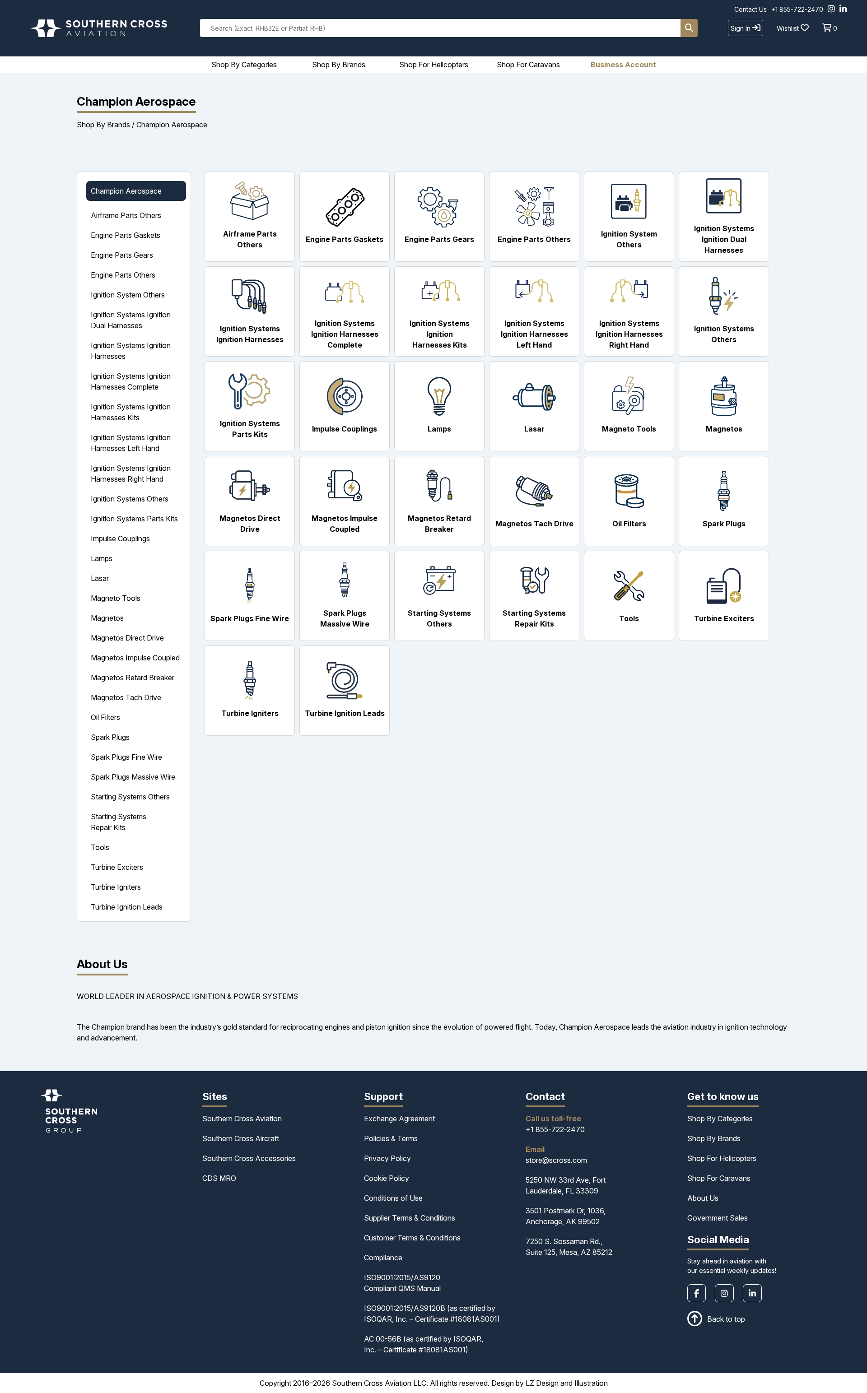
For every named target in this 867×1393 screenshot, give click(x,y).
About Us (702, 1198)
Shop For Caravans (718, 1178)
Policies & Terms (391, 1138)
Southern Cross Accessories (249, 1158)
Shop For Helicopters (721, 1158)
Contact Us (750, 9)
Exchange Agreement (399, 1118)
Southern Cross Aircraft (240, 1138)
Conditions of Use (393, 1198)
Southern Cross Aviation (242, 1118)
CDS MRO (219, 1178)
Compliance (383, 1257)
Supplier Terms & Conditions (409, 1217)
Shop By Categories (720, 1118)
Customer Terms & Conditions (412, 1237)
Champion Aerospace (171, 124)
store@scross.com (556, 1160)
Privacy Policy (387, 1158)
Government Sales (717, 1217)
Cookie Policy (386, 1178)
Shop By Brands (103, 124)
